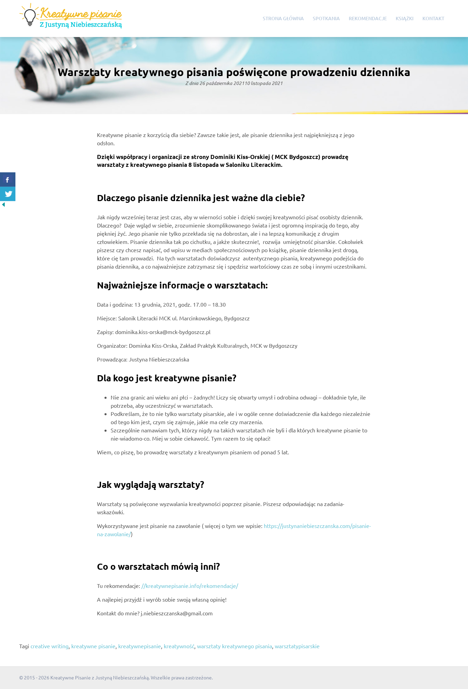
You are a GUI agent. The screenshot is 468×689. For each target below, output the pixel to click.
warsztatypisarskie (297, 645)
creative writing (49, 645)
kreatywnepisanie (139, 645)
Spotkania (326, 18)
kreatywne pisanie (93, 645)
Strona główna (283, 18)
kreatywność (179, 645)
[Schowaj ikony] (3, 205)
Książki (405, 18)
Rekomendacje (368, 18)
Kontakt (433, 18)
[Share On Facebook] (7, 179)
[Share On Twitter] (7, 194)
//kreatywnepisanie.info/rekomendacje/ (189, 585)
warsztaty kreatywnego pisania (234, 645)
